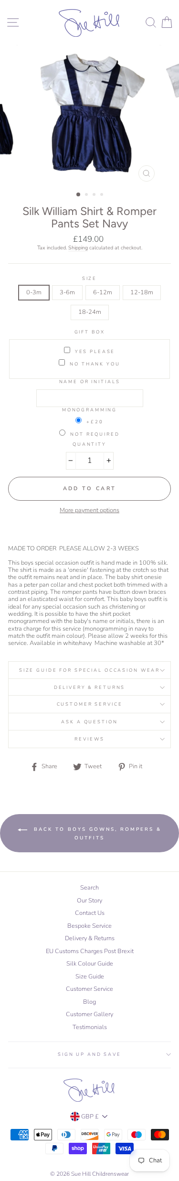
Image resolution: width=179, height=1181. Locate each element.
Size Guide (89, 976)
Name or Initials (89, 381)
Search (89, 887)
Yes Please (95, 351)
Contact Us (90, 913)
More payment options (89, 510)
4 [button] (102, 195)
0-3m (34, 292)
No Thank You (95, 363)
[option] (89, 115)
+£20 (94, 421)
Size (89, 278)
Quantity (89, 444)
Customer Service (90, 704)
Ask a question (89, 722)
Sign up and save (89, 1054)
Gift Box (89, 331)
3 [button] (95, 195)
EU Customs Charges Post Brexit (90, 951)
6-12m (102, 292)
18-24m (89, 312)
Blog (89, 1002)
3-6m (67, 292)
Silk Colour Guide (89, 963)
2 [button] (87, 195)
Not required (94, 434)
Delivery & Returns (90, 687)
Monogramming (89, 409)
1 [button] (78, 195)
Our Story (89, 900)
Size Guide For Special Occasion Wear (89, 670)
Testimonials (90, 1027)
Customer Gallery (89, 1014)
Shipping (78, 248)
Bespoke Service (89, 926)
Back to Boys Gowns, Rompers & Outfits (96, 833)
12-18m (141, 292)
